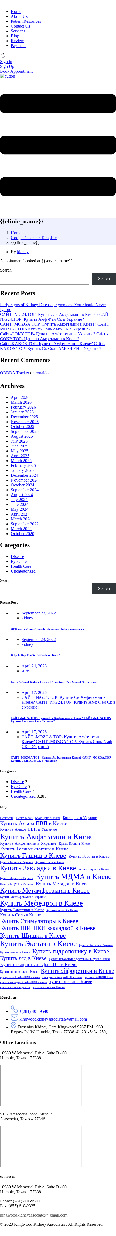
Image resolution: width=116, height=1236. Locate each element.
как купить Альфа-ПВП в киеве (62, 977)
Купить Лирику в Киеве (94, 869)
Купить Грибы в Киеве (49, 862)
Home (16, 233)
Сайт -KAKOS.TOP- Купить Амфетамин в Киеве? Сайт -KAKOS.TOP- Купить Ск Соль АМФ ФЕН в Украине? (52, 346)
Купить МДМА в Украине (16, 884)
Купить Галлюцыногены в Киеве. (35, 848)
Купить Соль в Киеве (20, 914)
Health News (24, 818)
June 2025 (19, 446)
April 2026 (20, 397)
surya (26, 671)
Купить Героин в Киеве (89, 856)
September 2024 (25, 489)
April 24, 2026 (34, 666)
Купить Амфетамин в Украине (28, 843)
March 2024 (21, 519)
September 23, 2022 (39, 613)
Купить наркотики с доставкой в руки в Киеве (79, 959)
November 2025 (25, 421)
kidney (23, 251)
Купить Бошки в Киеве (74, 844)
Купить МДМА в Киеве (73, 876)
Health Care (21, 566)
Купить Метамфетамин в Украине (23, 897)
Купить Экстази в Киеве (38, 943)
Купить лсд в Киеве (23, 958)
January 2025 (22, 470)
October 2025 (22, 426)
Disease (17, 556)
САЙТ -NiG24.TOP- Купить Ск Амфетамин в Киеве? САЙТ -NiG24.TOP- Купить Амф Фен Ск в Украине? (57, 317)
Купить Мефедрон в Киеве (41, 903)
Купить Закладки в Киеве (38, 868)
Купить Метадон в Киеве (62, 883)
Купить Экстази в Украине (96, 945)
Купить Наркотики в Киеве (22, 910)
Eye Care (19, 561)
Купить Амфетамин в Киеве (47, 836)
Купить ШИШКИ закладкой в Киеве (47, 928)
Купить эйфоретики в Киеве (77, 970)
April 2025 (20, 455)
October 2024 (22, 485)
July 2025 (19, 441)
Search (6, 270)
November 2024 (25, 480)
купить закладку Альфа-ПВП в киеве (23, 982)
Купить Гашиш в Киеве (33, 855)
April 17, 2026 (34, 692)
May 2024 (19, 509)
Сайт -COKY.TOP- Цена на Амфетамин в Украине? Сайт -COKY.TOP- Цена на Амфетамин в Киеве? (54, 336)
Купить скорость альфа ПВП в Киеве (38, 964)
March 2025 (21, 460)
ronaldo (42, 372)
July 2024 (19, 499)
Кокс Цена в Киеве (47, 818)
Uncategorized (23, 571)
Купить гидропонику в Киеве (70, 951)
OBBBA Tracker (14, 372)
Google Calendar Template (34, 237)
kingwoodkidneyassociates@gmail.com (33, 1215)
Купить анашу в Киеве (15, 952)
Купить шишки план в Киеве (19, 972)
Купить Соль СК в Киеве (62, 910)
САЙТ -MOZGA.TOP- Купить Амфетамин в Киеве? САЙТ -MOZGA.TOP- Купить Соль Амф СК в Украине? (56, 326)
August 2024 (22, 494)
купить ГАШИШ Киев (99, 977)
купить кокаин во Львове (49, 987)
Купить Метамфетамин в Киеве (45, 890)
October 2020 (22, 533)
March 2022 (21, 528)
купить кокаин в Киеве (70, 981)
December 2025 (24, 417)
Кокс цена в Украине (80, 818)
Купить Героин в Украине (16, 862)
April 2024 (20, 514)
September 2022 (25, 524)
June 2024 (19, 504)
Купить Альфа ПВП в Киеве (33, 823)
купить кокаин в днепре (15, 987)
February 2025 (23, 465)
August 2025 (22, 436)
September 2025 (25, 431)
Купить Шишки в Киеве (33, 935)
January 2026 (22, 412)
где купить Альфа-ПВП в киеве (20, 977)
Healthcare (6, 818)
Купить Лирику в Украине (16, 878)
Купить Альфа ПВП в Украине (28, 829)
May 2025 (19, 451)
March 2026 (21, 402)
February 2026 (23, 407)
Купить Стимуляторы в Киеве (39, 921)
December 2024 (24, 475)
